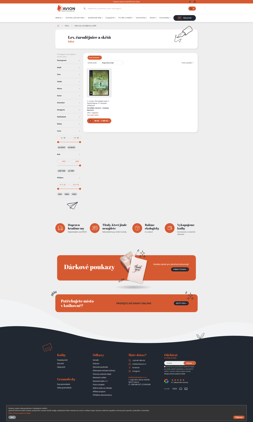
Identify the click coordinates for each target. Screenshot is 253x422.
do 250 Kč (71, 147)
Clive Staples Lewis (101, 101)
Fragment (95, 113)
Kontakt (96, 360)
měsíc (74, 194)
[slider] (58, 142)
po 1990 (71, 171)
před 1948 (61, 171)
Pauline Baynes (92, 103)
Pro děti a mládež (125, 18)
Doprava (96, 363)
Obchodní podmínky (100, 367)
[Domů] (58, 26)
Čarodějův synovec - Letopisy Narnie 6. (98, 109)
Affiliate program (99, 391)
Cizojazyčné (109, 18)
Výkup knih (61, 367)
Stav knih (60, 363)
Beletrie (58, 18)
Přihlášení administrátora (102, 395)
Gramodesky (164, 18)
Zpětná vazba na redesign (102, 388)
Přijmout (238, 417)
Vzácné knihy (140, 18)
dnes (60, 194)
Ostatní (152, 18)
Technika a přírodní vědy (75, 18)
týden (67, 194)
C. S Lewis (90, 101)
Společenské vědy (94, 18)
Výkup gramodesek (64, 388)
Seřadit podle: (92, 63)
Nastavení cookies (99, 377)
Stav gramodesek (63, 384)
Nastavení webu (100, 381)
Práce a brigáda (98, 384)
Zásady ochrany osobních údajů (174, 374)
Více (12, 417)
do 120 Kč (61, 147)
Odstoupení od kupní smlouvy (104, 370)
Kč (64, 138)
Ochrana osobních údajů (102, 374)
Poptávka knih (62, 360)
